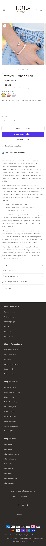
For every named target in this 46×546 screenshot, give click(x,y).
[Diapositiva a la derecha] (27, 69)
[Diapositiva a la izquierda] (18, 69)
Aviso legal (32, 541)
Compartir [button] (7, 288)
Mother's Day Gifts (10, 402)
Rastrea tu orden (10, 312)
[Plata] (14, 95)
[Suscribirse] (33, 496)
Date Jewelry (8, 359)
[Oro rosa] (9, 95)
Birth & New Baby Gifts (12, 392)
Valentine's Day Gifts (11, 426)
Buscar (6, 326)
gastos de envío (8, 88)
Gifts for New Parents (11, 454)
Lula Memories (12, 535)
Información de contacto (20, 541)
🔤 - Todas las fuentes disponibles (14, 153)
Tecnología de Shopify (22, 535)
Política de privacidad (11, 538)
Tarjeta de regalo (10, 317)
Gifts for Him (8, 449)
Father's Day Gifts (10, 407)
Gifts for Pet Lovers (11, 464)
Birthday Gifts (9, 397)
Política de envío (38, 538)
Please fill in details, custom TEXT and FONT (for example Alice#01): (22, 100)
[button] (4, 9)
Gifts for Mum (9, 469)
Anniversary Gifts (10, 387)
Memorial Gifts (9, 431)
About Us (7, 331)
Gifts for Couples (10, 459)
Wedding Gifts (9, 411)
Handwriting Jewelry (11, 364)
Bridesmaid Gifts (10, 416)
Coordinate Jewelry (11, 355)
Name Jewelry (9, 374)
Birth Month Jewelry (11, 350)
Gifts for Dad (8, 473)
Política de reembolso (36, 535)
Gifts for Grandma (10, 478)
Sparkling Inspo (9, 322)
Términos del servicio (26, 538)
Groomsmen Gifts (10, 421)
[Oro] (3, 95)
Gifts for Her (8, 444)
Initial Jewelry (9, 369)
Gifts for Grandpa (10, 483)
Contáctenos (8, 336)
